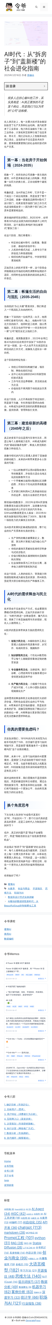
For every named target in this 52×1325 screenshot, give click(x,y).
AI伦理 (29, 1214)
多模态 (22, 1264)
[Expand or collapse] (44, 86)
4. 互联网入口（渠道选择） (18, 1119)
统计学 (30, 1297)
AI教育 (35, 1218)
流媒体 (37, 1292)
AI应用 (25, 1218)
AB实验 (9, 1209)
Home (7, 1161)
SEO (28, 1243)
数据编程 (9, 938)
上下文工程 (29, 1248)
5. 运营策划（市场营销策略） (19, 1123)
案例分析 (22, 1292)
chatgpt (30, 1227)
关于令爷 (9, 1175)
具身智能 (17, 1252)
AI (28, 1209)
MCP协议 (32, 1233)
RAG (17, 1243)
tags (6, 1180)
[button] (36, 7)
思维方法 (28, 1276)
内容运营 (34, 1252)
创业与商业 (24, 888)
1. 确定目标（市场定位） (17, 1104)
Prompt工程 (19, 1237)
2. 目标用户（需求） (15, 1109)
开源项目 (37, 888)
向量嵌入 (33, 1259)
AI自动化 (32, 1222)
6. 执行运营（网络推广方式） (19, 1128)
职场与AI (19, 892)
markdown (14, 1232)
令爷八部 (9, 1170)
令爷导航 (9, 1166)
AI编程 (15, 1222)
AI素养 (11, 888)
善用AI (7, 934)
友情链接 (9, 1185)
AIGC (18, 1213)
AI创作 (38, 1214)
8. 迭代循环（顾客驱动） (17, 1138)
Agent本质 (20, 1209)
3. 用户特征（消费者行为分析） (21, 1114)
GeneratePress (33, 1320)
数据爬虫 (25, 1287)
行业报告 (31, 1303)
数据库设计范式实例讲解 (21, 897)
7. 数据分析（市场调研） (17, 1133)
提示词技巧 (29, 1281)
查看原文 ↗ (42, 979)
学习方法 (28, 1270)
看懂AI (11, 884)
